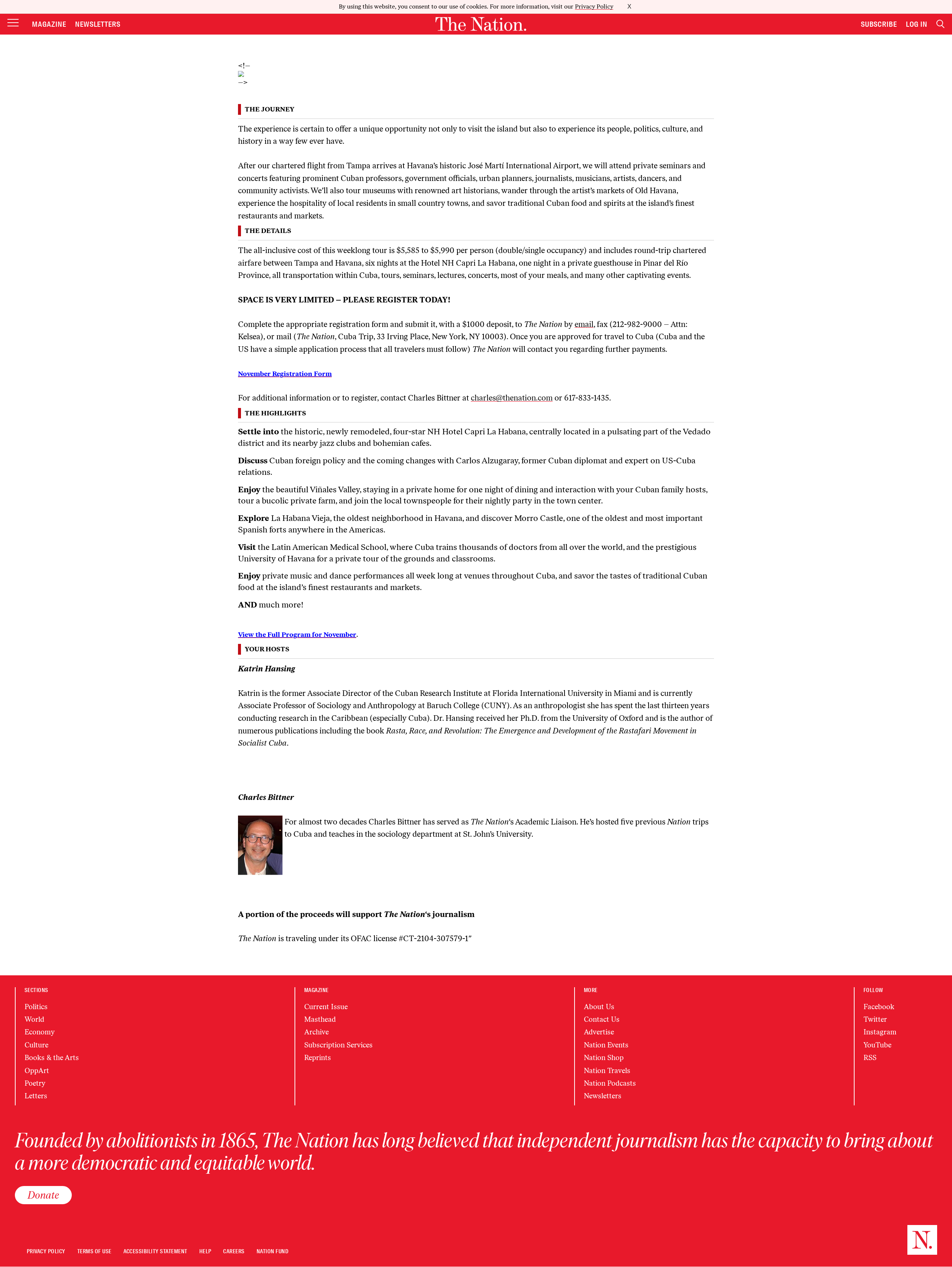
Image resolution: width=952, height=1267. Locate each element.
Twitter (875, 1019)
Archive (316, 1032)
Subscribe (879, 24)
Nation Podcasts (610, 1083)
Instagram (880, 1032)
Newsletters (98, 24)
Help (205, 1251)
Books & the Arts (52, 1057)
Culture (36, 1045)
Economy (40, 1032)
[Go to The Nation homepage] (480, 24)
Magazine (49, 24)
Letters (36, 1096)
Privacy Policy (594, 6)
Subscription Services (338, 1045)
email (584, 324)
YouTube (877, 1045)
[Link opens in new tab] (476, 74)
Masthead (320, 1019)
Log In (916, 24)
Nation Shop (604, 1057)
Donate (43, 1195)
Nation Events (606, 1045)
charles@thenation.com (512, 397)
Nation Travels (607, 1070)
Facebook (878, 1006)
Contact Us (602, 1019)
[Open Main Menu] (13, 23)
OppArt (37, 1070)
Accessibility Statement (155, 1251)
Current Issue (326, 1006)
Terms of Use (94, 1251)
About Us (599, 1006)
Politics (36, 1006)
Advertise (599, 1032)
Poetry (35, 1083)
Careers (233, 1251)
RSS (870, 1057)
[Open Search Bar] (940, 24)
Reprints (317, 1057)
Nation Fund (272, 1251)
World (34, 1019)
